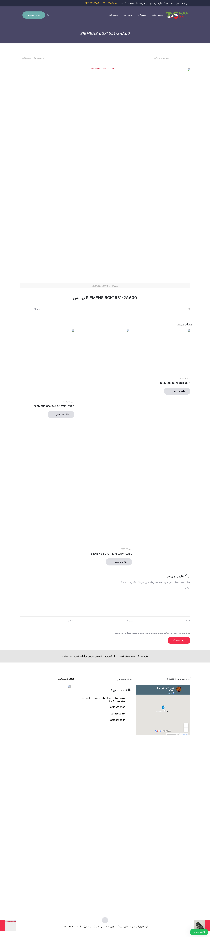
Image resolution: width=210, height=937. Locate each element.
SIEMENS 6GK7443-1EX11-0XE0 (54, 406)
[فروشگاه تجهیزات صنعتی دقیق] (177, 15)
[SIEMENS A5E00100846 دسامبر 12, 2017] (8, 925)
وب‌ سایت (72, 620)
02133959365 (92, 3)
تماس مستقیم (33, 15)
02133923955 (117, 720)
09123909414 (110, 3)
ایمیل (130, 620)
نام (188, 620)
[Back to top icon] (105, 920)
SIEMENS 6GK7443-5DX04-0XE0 (111, 553)
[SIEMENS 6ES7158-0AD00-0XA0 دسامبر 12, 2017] (202, 925)
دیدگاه (186, 588)
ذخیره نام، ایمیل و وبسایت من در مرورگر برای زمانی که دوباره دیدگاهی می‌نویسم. (150, 632)
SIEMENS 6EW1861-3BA (175, 382)
